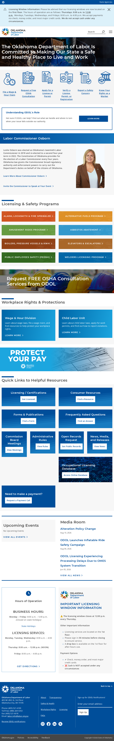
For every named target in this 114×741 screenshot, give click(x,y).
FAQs (43, 715)
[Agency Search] (103, 31)
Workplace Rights (48, 709)
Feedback (46, 737)
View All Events (14, 537)
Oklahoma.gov (8, 737)
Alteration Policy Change (78, 528)
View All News (70, 575)
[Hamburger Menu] (110, 32)
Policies (21, 737)
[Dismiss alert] (109, 9)
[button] (25, 176)
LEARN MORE (94, 119)
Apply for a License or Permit (47, 93)
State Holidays (28, 626)
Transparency (55, 697)
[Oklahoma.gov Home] (3, 2)
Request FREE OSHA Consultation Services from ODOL (48, 281)
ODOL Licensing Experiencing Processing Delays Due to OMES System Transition (83, 561)
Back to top (105, 686)
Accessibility (33, 737)
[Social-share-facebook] (49, 724)
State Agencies (106, 2)
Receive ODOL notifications (13, 721)
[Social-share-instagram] (43, 724)
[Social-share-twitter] (60, 724)
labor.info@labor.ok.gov (17, 716)
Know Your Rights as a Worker (104, 93)
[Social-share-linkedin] (54, 724)
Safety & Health (47, 703)
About (43, 697)
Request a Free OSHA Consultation (28, 93)
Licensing (63, 709)
